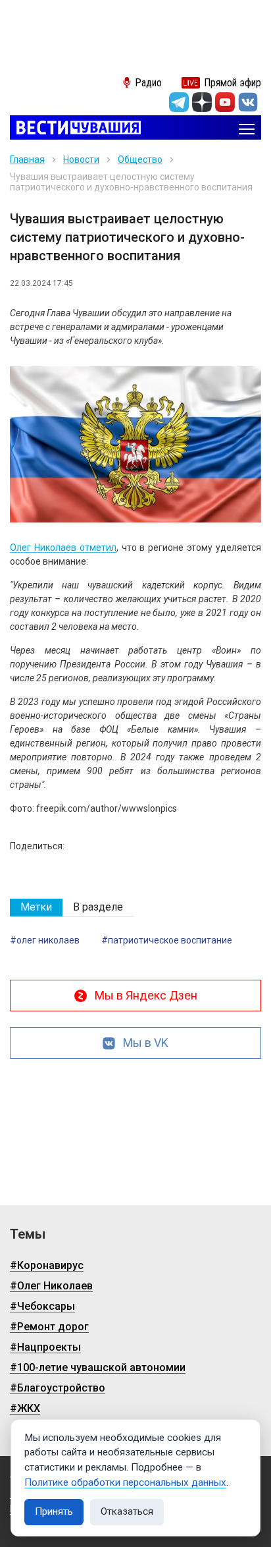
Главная (27, 159)
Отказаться (127, 1511)
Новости (81, 159)
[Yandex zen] (202, 102)
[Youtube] (225, 102)
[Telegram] (179, 102)
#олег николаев (45, 940)
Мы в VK (145, 1043)
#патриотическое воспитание (166, 940)
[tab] (36, 907)
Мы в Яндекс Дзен (146, 995)
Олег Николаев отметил (63, 547)
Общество (140, 159)
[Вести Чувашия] (75, 129)
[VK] (248, 102)
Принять (54, 1511)
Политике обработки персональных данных (125, 1482)
